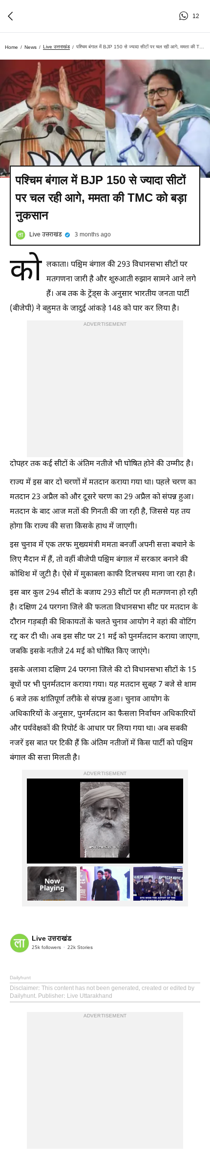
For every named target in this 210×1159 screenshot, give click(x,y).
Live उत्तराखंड (56, 46)
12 (185, 16)
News (30, 47)
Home (11, 47)
